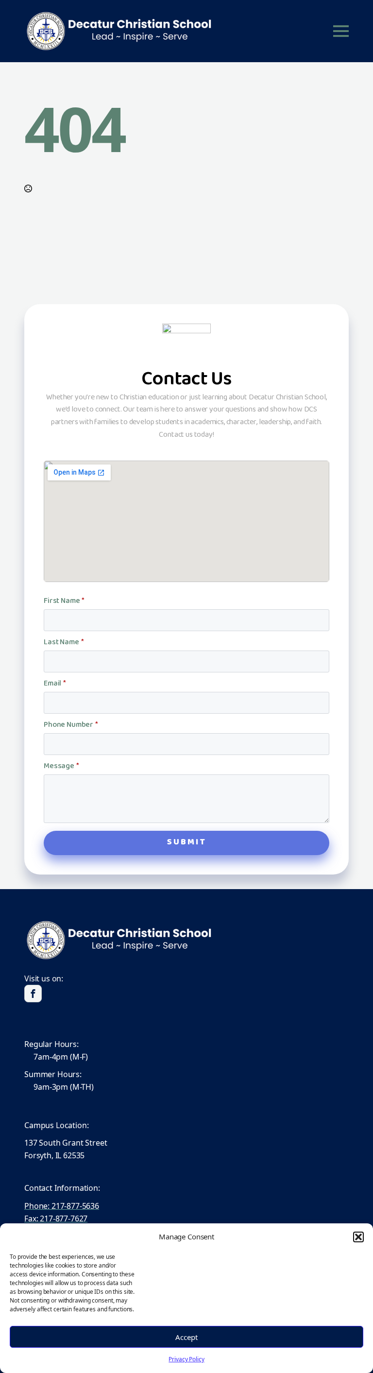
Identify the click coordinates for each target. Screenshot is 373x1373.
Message (61, 767)
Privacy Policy (186, 1359)
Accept (186, 1337)
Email (55, 684)
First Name (64, 601)
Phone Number (71, 725)
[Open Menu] (341, 31)
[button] (358, 1237)
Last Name (64, 643)
